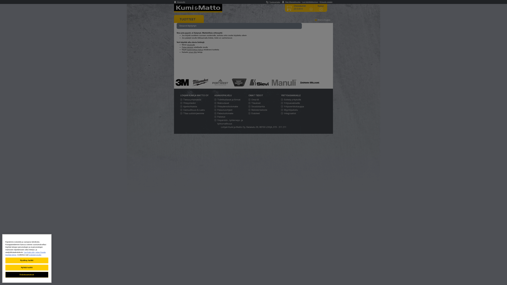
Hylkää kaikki (27, 268)
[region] (27, 258)
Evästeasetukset (27, 275)
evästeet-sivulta (35, 255)
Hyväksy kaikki (26, 260)
